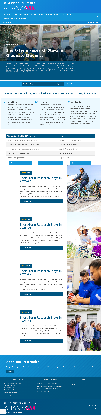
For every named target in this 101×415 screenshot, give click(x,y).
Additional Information (71, 84)
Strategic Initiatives (51, 14)
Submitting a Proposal (29, 84)
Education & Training (37, 14)
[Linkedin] (97, 22)
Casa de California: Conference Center (15, 19)
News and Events (65, 14)
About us (10, 14)
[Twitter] (91, 22)
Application (76, 102)
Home (4, 14)
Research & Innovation (22, 14)
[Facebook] (88, 22)
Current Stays (42, 84)
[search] (95, 384)
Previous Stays (55, 84)
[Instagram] (94, 22)
